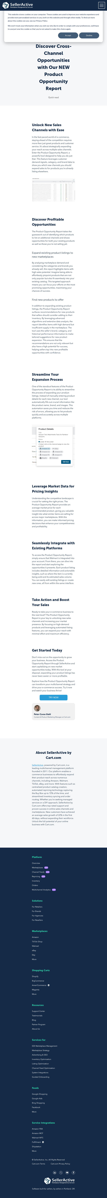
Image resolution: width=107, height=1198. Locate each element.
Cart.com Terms (38, 1164)
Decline (89, 35)
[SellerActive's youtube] (67, 1172)
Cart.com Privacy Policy (60, 1164)
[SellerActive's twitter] (61, 1172)
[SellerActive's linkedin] (54, 1172)
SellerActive (37, 765)
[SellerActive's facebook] (73, 1172)
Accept (68, 35)
